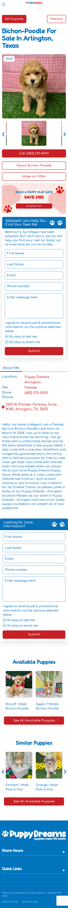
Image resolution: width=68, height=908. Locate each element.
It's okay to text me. (22, 336)
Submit (34, 351)
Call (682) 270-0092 (34, 153)
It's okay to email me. (24, 342)
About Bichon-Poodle (34, 165)
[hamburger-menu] (3, 3)
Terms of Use (29, 902)
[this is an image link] (34, 835)
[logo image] (34, 3)
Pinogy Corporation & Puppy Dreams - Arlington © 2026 (31, 894)
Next (64, 133)
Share (55, 19)
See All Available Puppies (34, 720)
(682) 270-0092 (36, 393)
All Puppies (14, 19)
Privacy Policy (10, 902)
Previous (3, 133)
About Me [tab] (11, 368)
